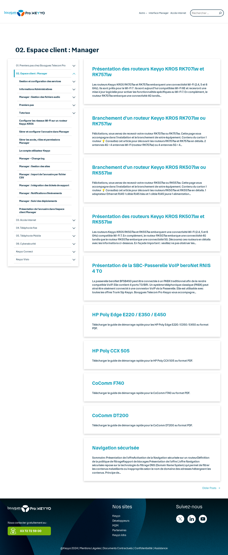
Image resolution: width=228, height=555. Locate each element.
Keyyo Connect (24, 251)
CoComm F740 (108, 383)
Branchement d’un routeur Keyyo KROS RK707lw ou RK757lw (148, 120)
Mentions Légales (90, 548)
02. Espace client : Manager (31, 73)
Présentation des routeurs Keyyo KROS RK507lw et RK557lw (148, 219)
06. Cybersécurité (26, 243)
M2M (115, 525)
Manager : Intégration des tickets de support (44, 185)
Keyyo (116, 515)
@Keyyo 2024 (69, 548)
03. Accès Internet (26, 220)
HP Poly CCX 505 (111, 350)
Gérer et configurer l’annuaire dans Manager (44, 131)
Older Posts (211, 487)
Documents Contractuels (118, 548)
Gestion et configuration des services (40, 81)
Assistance (161, 548)
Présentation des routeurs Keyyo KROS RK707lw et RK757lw (148, 71)
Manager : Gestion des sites (34, 166)
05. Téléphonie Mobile (28, 235)
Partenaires (119, 530)
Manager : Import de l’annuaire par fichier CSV (42, 176)
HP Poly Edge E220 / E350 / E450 (129, 314)
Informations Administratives (35, 89)
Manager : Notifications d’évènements (40, 193)
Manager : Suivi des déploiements (38, 201)
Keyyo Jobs (119, 534)
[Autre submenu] (146, 13)
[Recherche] (220, 13)
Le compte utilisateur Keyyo (34, 150)
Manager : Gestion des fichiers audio (39, 97)
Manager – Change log (32, 158)
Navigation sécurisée (115, 447)
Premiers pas (26, 105)
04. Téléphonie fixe (26, 227)
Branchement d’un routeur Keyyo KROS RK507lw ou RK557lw (149, 170)
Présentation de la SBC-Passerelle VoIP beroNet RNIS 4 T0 (151, 268)
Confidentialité (143, 548)
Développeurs (120, 520)
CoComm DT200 (110, 415)
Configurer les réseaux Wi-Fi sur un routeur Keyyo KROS (43, 122)
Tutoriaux (24, 112)
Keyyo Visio (22, 259)
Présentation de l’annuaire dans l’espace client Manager (41, 211)
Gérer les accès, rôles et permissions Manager (39, 141)
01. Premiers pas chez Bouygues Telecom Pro (41, 65)
